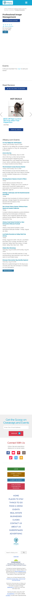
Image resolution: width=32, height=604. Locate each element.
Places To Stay (16, 499)
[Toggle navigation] (26, 2)
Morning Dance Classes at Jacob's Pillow (15, 179)
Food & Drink (16, 506)
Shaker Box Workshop (9, 248)
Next (31, 114)
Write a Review (8, 26)
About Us (16, 527)
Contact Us (16, 523)
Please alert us (10, 587)
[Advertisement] (16, 347)
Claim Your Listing (11, 20)
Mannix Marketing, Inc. (20, 571)
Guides (16, 520)
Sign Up (14, 433)
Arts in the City (7, 153)
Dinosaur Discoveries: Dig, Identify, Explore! (15, 260)
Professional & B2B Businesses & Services (17, 8)
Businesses (16, 516)
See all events (7, 270)
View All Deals (16, 129)
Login (16, 469)
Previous (1, 114)
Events (16, 509)
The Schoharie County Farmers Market (14, 167)
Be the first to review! (17, 88)
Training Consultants (20, 10)
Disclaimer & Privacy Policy (12, 578)
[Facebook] (8, 452)
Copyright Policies (16, 580)
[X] (16, 457)
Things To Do (16, 502)
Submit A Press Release (16, 474)
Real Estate (16, 513)
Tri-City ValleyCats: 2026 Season (12, 142)
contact (8, 595)
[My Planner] (21, 457)
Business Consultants (9, 10)
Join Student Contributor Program (16, 486)
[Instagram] (24, 452)
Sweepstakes (16, 530)
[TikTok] (10, 457)
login (19, 68)
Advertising (16, 534)
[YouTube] (13, 452)
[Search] (24, 552)
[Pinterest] (18, 452)
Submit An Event (16, 480)
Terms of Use (22, 578)
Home (5, 8)
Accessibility (10, 593)
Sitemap (16, 556)
